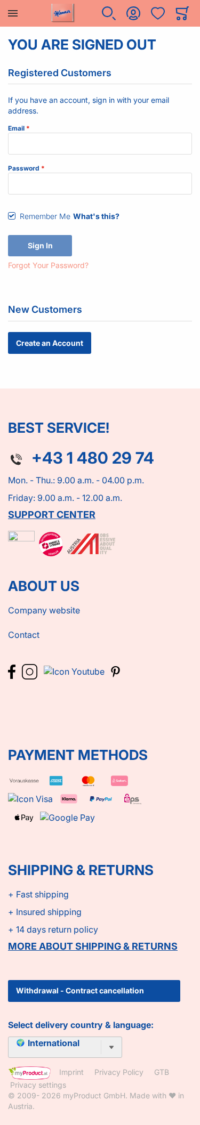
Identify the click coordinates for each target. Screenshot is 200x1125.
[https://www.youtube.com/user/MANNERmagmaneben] (75, 671)
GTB (161, 1072)
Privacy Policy (118, 1072)
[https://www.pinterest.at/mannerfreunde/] (115, 671)
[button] (109, 13)
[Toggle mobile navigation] (13, 13)
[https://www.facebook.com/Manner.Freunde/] (13, 671)
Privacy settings (38, 1084)
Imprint (71, 1072)
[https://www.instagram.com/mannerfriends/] (30, 671)
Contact (23, 634)
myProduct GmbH (94, 1095)
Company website (44, 610)
